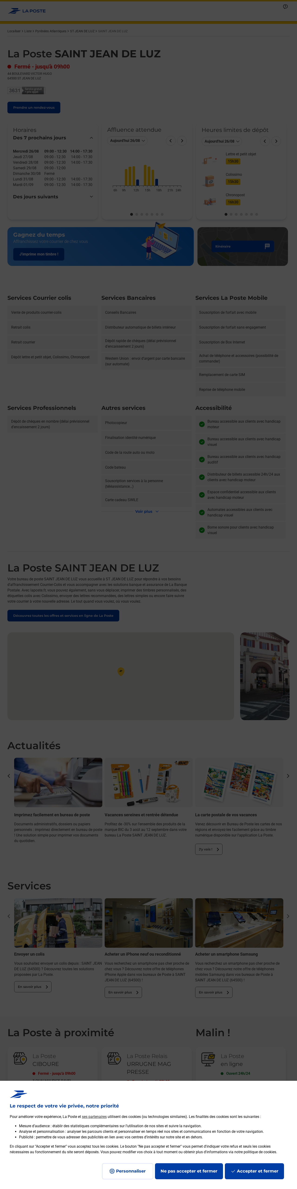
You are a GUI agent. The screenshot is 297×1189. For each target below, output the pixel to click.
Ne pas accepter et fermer (189, 1171)
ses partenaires (94, 1116)
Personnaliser (131, 1171)
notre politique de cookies (255, 1152)
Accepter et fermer (257, 1171)
